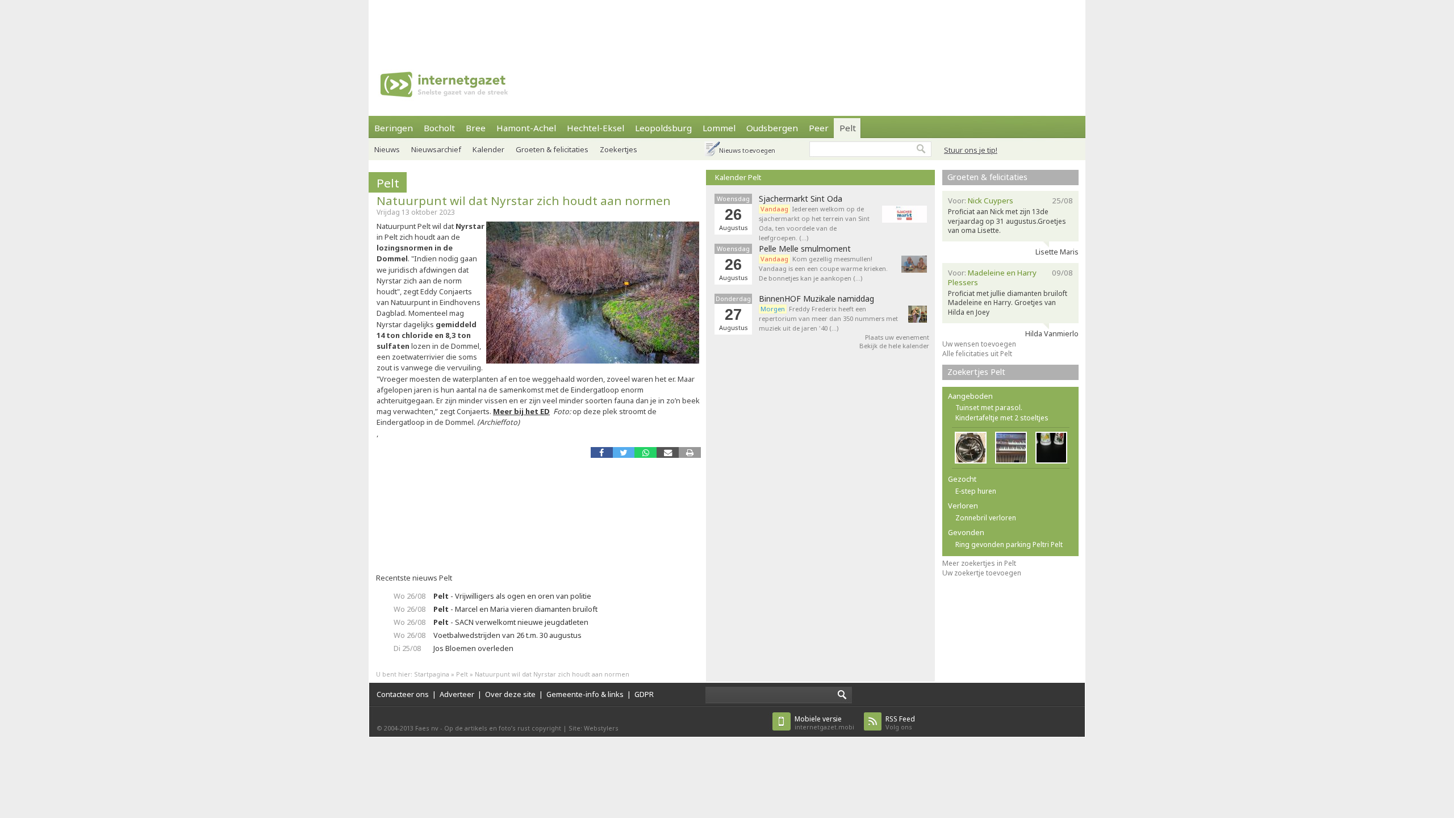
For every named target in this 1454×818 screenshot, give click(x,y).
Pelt (847, 127)
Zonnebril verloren (985, 518)
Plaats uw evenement (897, 337)
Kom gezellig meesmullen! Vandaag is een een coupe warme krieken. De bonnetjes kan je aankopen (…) (823, 268)
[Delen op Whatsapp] (645, 452)
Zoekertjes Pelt (976, 371)
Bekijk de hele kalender (894, 345)
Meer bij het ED (521, 411)
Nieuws (387, 149)
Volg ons (900, 723)
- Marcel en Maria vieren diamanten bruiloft (515, 609)
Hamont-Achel (526, 127)
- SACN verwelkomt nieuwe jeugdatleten (510, 622)
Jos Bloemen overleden (473, 648)
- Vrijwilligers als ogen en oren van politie (512, 596)
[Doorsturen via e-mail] (668, 452)
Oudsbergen (772, 127)
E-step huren (975, 491)
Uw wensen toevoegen (979, 344)
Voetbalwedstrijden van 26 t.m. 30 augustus (507, 635)
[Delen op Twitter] (624, 452)
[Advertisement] (727, 25)
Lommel (719, 127)
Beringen (393, 127)
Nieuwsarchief (436, 149)
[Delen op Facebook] (602, 452)
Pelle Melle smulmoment (805, 249)
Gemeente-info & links (585, 694)
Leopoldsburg (663, 127)
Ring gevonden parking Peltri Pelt (1009, 544)
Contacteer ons (403, 694)
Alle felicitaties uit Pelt (977, 353)
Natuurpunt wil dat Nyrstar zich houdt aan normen (524, 200)
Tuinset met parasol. (988, 407)
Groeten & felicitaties (552, 149)
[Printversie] (690, 452)
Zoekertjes (618, 149)
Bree (476, 127)
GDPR (644, 694)
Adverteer (457, 694)
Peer (819, 127)
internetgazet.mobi (824, 723)
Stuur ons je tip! (970, 150)
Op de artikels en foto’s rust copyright (502, 728)
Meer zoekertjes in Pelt (979, 563)
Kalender (488, 149)
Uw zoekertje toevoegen (981, 573)
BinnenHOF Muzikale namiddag (816, 299)
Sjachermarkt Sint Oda (800, 199)
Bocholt (439, 127)
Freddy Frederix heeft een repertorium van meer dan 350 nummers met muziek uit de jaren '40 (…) (828, 318)
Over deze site (510, 694)
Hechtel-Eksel (595, 127)
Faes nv (426, 728)
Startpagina (431, 674)
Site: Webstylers (594, 728)
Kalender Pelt (738, 177)
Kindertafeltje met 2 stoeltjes (1001, 418)
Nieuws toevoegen (747, 150)
